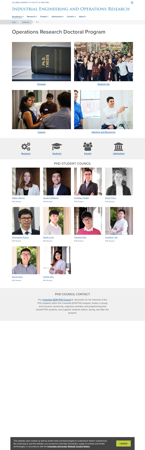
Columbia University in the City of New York (30, 2)
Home (14, 22)
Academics (25, 22)
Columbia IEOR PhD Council (56, 299)
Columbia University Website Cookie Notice (68, 446)
